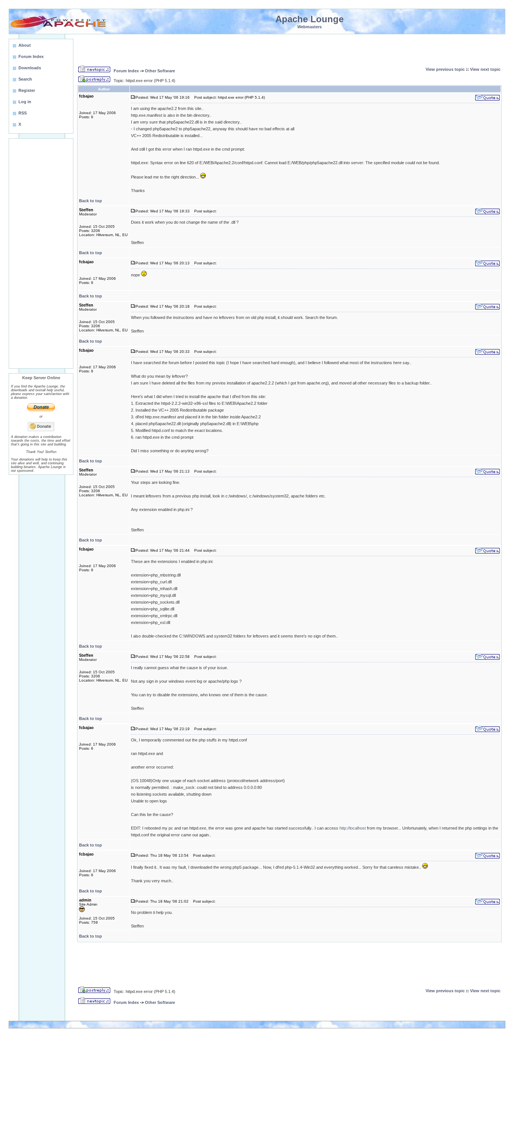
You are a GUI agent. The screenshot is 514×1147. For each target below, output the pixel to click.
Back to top (90, 200)
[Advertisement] (41, 253)
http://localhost (352, 828)
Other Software (160, 71)
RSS (22, 113)
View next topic (485, 69)
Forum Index (126, 71)
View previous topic (445, 69)
